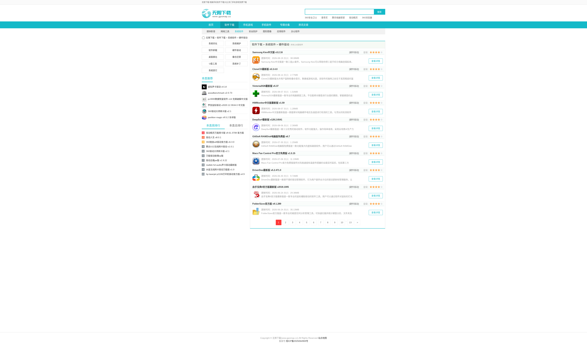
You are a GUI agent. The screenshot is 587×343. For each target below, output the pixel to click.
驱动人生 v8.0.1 (213, 137)
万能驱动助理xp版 (214, 156)
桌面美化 (213, 57)
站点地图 (322, 338)
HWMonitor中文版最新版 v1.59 (268, 102)
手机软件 (266, 25)
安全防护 (253, 31)
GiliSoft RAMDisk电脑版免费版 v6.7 (271, 136)
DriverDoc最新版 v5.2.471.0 (266, 170)
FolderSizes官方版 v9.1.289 (266, 203)
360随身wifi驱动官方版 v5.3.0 (220, 142)
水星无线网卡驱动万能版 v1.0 (220, 169)
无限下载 (210, 37)
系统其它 (213, 70)
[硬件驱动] (354, 52)
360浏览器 (367, 17)
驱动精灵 (353, 17)
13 (350, 222)
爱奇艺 (324, 17)
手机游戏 (248, 25)
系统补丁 (236, 63)
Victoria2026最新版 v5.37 (265, 86)
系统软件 (239, 31)
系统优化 (213, 43)
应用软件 (281, 31)
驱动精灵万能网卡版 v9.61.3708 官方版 (225, 133)
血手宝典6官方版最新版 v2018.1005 (270, 187)
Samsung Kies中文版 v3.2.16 (267, 52)
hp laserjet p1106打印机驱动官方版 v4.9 (225, 174)
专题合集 (285, 25)
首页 (211, 25)
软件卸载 (213, 50)
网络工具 (225, 31)
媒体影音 (211, 31)
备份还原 (236, 57)
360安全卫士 (311, 17)
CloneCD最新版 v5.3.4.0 (264, 69)
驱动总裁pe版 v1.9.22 (216, 160)
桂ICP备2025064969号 (297, 341)
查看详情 (375, 61)
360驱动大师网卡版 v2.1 (217, 151)
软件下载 (229, 25)
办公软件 (295, 31)
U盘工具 (213, 63)
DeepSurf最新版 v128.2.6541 (267, 119)
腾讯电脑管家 (338, 17)
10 (342, 222)
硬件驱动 (243, 37)
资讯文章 (303, 25)
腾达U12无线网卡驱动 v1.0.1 (220, 146)
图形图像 (267, 31)
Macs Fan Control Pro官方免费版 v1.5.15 (273, 153)
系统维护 (236, 43)
